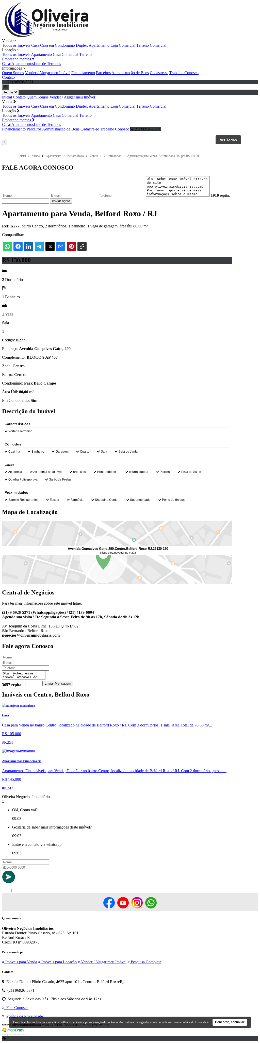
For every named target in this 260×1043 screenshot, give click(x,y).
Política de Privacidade (195, 1022)
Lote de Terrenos (47, 63)
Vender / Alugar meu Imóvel (47, 73)
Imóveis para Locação (58, 962)
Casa (35, 45)
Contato (8, 77)
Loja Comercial (122, 45)
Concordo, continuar (230, 1022)
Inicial (7, 97)
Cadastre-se (159, 73)
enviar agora (61, 201)
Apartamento (99, 45)
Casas (6, 63)
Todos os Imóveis (16, 45)
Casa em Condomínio (57, 45)
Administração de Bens (130, 73)
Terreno (142, 45)
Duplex (82, 45)
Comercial (158, 45)
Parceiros (103, 73)
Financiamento (83, 73)
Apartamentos (22, 63)
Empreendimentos (17, 59)
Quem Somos (13, 73)
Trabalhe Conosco (184, 73)
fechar (9, 92)
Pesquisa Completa (145, 962)
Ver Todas (228, 140)
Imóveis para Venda (20, 962)
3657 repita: (12, 685)
